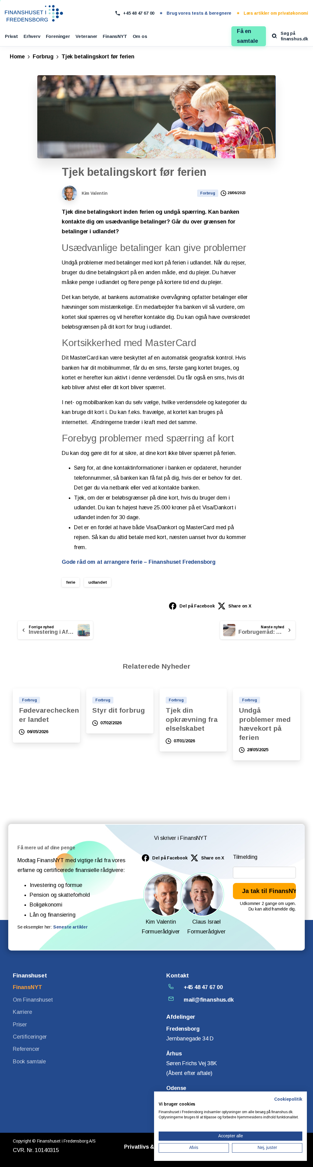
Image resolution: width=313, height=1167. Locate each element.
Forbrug (43, 57)
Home (17, 57)
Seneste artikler (70, 927)
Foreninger (58, 36)
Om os (140, 36)
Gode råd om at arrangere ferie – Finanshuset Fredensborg (138, 562)
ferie (70, 582)
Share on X (239, 606)
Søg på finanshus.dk (294, 36)
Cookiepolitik (288, 1099)
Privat (11, 36)
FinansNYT (115, 36)
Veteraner (86, 36)
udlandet (97, 582)
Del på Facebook (197, 606)
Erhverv (32, 36)
